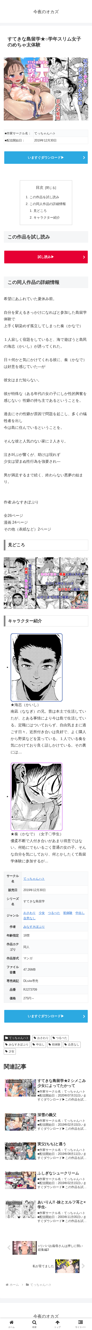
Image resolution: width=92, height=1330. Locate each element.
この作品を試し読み (44, 197)
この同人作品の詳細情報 (47, 204)
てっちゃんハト (34, 878)
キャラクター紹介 (46, 217)
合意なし (29, 918)
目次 (39, 187)
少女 (42, 913)
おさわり (29, 913)
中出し (80, 913)
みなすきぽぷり (34, 926)
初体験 (67, 913)
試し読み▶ (46, 257)
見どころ (40, 211)
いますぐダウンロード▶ (46, 157)
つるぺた (54, 913)
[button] (83, 858)
